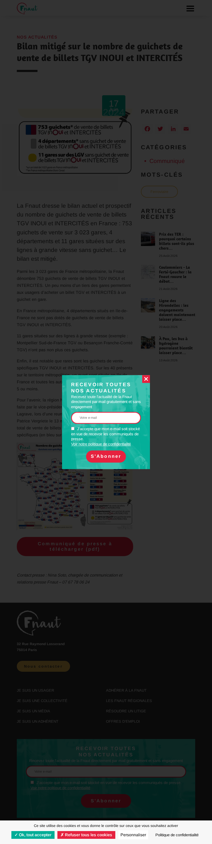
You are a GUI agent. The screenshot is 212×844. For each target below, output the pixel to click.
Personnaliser (133, 835)
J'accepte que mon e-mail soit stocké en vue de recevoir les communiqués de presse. (105, 436)
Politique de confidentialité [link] (177, 835)
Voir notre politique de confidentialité (101, 444)
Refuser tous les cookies (88, 835)
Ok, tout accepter (34, 835)
